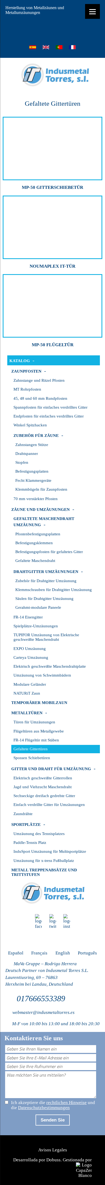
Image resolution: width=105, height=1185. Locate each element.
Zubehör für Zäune (36, 435)
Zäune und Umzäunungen (40, 509)
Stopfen (21, 462)
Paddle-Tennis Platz (29, 842)
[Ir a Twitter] (52, 921)
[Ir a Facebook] (38, 921)
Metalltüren (27, 713)
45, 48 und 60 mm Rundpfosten (40, 398)
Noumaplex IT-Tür (52, 266)
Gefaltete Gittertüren (30, 749)
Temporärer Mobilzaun (39, 703)
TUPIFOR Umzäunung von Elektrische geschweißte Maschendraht (46, 637)
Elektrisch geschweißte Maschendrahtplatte (49, 666)
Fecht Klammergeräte (33, 480)
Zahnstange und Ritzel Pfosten (39, 380)
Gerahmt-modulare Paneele (38, 607)
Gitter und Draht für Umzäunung (51, 769)
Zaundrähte (23, 814)
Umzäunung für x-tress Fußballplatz (43, 860)
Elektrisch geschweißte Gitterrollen (42, 778)
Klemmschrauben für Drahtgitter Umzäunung (53, 590)
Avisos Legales (52, 1149)
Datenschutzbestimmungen (44, 1107)
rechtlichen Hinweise (66, 1102)
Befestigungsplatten (31, 471)
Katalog (19, 361)
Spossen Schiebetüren (31, 758)
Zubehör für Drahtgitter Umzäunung (45, 581)
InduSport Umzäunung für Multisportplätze (49, 851)
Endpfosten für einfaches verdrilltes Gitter (48, 416)
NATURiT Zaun (26, 693)
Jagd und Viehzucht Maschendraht (42, 787)
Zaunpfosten (26, 371)
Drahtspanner (26, 453)
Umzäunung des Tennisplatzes (39, 834)
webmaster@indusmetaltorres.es (43, 1012)
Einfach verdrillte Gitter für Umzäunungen (49, 804)
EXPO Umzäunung (29, 648)
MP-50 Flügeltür (53, 344)
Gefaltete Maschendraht (35, 560)
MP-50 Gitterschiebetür (52, 187)
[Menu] (92, 11)
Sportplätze (26, 824)
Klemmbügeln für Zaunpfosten (41, 489)
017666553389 (41, 998)
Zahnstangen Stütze (31, 445)
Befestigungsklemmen (34, 543)
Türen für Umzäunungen (34, 722)
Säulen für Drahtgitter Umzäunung (44, 598)
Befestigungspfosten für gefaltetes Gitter (49, 552)
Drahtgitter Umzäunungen (45, 571)
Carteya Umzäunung (30, 657)
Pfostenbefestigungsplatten (37, 534)
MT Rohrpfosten (27, 389)
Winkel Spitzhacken (30, 425)
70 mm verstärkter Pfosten (35, 499)
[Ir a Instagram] (66, 921)
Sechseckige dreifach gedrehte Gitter (44, 796)
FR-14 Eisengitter (28, 617)
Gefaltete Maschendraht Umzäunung (43, 522)
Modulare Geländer (29, 684)
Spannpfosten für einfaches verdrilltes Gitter (50, 407)
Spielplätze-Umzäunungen (35, 626)
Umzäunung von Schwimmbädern (42, 675)
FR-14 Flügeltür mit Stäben (36, 740)
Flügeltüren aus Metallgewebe (38, 731)
